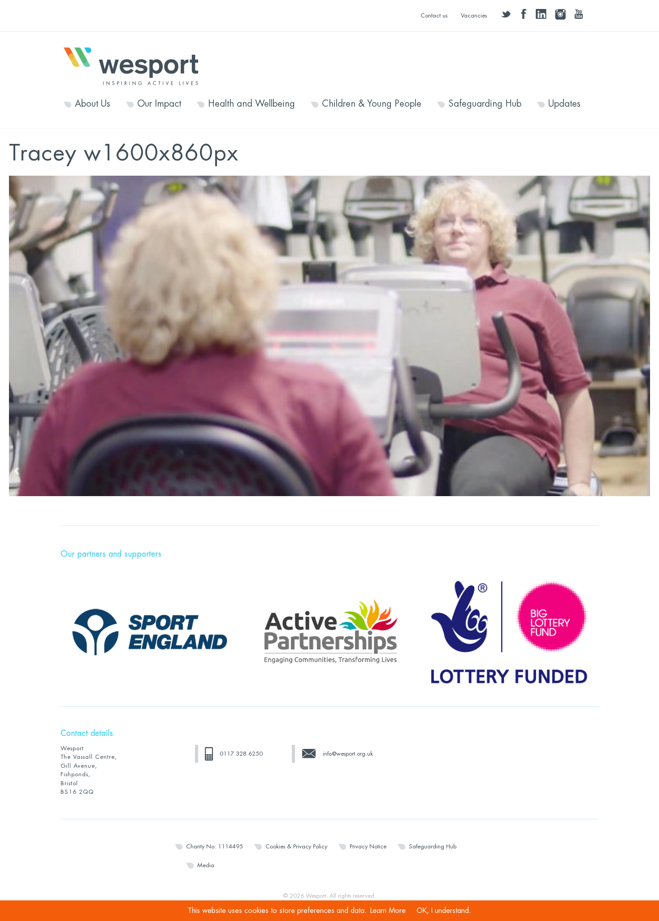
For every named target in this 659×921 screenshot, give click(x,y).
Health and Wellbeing (251, 103)
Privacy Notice (368, 846)
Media (205, 865)
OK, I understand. (443, 910)
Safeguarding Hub (484, 103)
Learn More (388, 910)
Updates (564, 103)
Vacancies (474, 15)
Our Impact (159, 103)
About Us (92, 103)
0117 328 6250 (241, 754)
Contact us (434, 15)
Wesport (135, 65)
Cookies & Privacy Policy (296, 846)
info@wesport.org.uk (348, 754)
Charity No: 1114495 (214, 846)
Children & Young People (371, 103)
